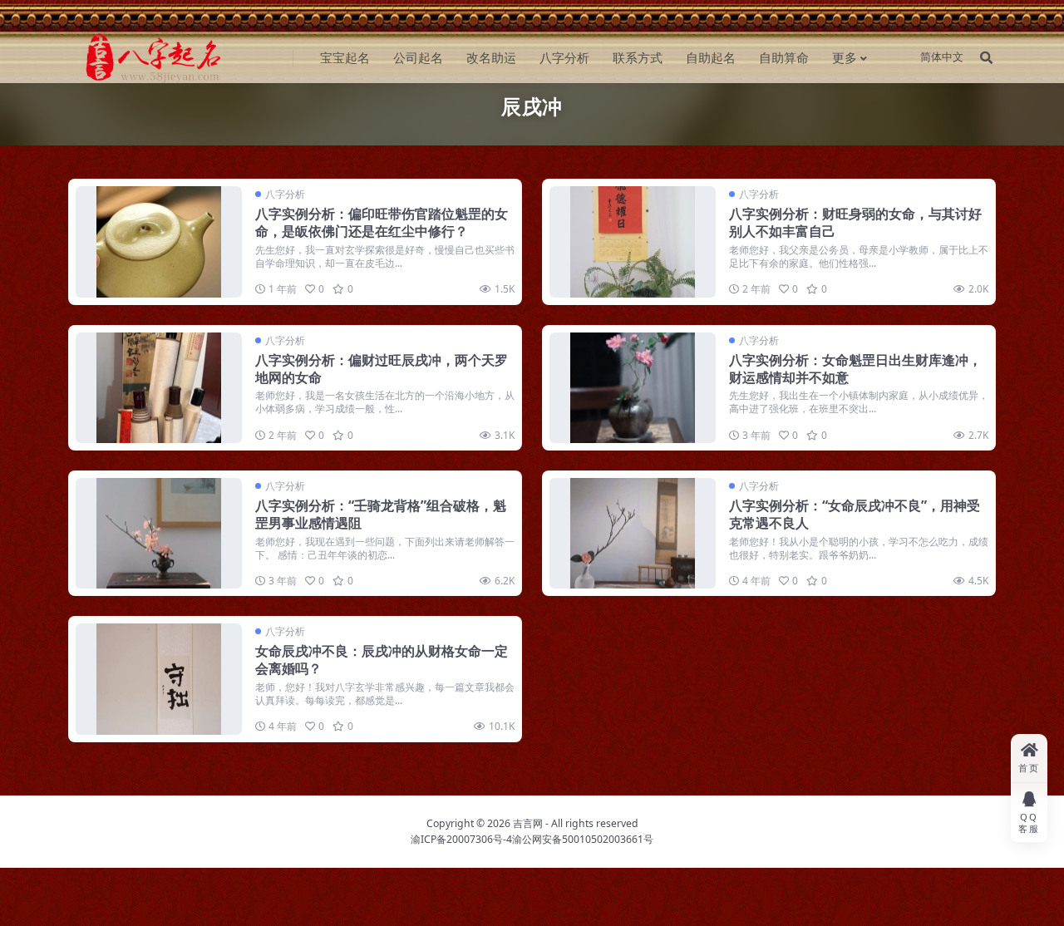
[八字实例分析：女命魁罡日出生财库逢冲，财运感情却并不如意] (632, 387)
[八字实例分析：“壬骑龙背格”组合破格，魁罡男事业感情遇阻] (159, 533)
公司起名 (418, 57)
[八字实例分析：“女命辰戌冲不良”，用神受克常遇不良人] (632, 533)
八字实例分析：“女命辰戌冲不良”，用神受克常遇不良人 (854, 514)
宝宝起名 (345, 57)
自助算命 (784, 57)
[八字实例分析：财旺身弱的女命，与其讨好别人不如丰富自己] (632, 241)
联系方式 (638, 57)
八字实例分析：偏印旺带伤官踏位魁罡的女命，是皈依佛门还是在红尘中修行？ (381, 222)
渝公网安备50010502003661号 (582, 839)
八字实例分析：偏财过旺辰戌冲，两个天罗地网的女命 (381, 369)
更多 (844, 57)
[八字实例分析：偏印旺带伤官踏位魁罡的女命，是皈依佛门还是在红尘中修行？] (159, 241)
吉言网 (528, 823)
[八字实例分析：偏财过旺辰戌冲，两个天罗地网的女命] (159, 387)
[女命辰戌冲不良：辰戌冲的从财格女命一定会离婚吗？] (159, 678)
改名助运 (491, 57)
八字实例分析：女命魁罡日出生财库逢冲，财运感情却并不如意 (855, 369)
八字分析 (564, 57)
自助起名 (711, 57)
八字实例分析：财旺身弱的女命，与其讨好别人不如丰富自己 (855, 222)
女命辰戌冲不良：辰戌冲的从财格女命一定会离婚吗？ (381, 659)
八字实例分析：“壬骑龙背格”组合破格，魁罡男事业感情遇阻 (380, 514)
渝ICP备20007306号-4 (461, 839)
